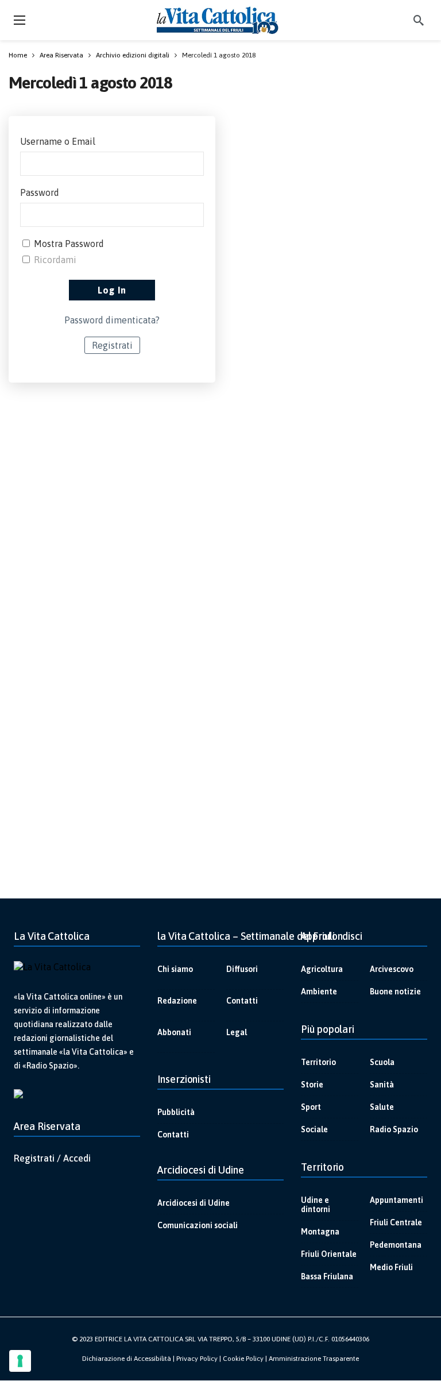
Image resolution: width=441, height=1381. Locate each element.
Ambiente (319, 991)
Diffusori (242, 969)
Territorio (318, 1062)
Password (39, 192)
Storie (312, 1084)
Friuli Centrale (396, 1222)
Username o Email (57, 141)
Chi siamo (175, 969)
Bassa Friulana (327, 1276)
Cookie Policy (243, 1359)
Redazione (177, 1000)
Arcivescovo (391, 969)
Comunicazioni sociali (197, 1225)
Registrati (112, 345)
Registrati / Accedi (52, 1158)
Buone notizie (395, 991)
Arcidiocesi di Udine (193, 1203)
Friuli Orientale (329, 1254)
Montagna (320, 1231)
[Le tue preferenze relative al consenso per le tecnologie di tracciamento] (20, 1361)
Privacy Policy (197, 1359)
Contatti (242, 1000)
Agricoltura (322, 969)
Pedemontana (395, 1244)
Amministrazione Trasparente (314, 1359)
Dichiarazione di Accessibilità (126, 1359)
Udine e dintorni (315, 1204)
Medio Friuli (391, 1267)
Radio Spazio (394, 1129)
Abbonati (174, 1032)
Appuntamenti (396, 1200)
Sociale (314, 1129)
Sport (311, 1107)
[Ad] (220, 618)
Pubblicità (176, 1112)
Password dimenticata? (112, 320)
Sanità (382, 1084)
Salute (382, 1107)
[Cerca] (418, 20)
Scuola (382, 1062)
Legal (236, 1032)
